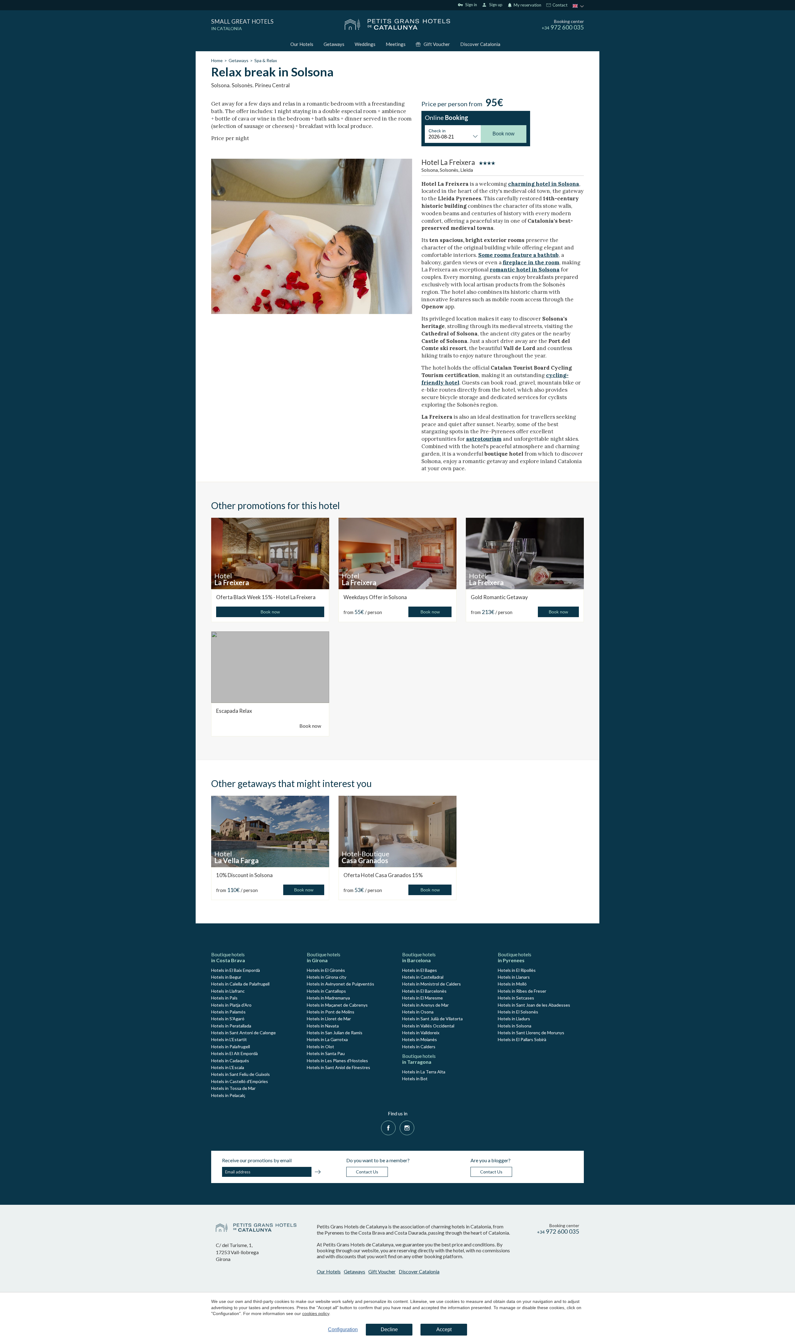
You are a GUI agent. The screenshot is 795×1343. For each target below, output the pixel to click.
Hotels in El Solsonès (518, 1011)
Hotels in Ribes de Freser (522, 991)
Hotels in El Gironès (326, 970)
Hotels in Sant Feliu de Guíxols (240, 1074)
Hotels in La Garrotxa (327, 1039)
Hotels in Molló (512, 983)
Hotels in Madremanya (328, 997)
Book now (310, 726)
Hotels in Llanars (514, 977)
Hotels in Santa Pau (326, 1053)
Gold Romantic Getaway (499, 597)
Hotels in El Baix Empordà (235, 970)
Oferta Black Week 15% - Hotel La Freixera (266, 597)
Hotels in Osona (418, 1011)
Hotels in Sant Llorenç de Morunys (531, 1032)
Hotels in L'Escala (227, 1067)
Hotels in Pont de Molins (330, 1011)
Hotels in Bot (415, 1078)
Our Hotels (301, 44)
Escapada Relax (234, 711)
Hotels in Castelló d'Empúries (239, 1081)
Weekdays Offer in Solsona (375, 597)
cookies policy (315, 1313)
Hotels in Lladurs (514, 1018)
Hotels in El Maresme (422, 997)
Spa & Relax (265, 60)
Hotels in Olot (320, 1046)
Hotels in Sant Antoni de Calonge (243, 1032)
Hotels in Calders (418, 1046)
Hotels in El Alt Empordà (234, 1053)
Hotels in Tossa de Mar (233, 1088)
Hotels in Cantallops (326, 991)
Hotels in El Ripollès (517, 970)
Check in (437, 130)
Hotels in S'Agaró (227, 1018)
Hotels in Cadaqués (230, 1060)
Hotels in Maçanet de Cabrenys (337, 1005)
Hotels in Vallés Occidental (428, 1025)
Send (318, 1173)
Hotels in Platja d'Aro (231, 1005)
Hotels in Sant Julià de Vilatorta (432, 1018)
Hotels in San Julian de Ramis (334, 1032)
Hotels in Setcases (516, 997)
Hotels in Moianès (419, 1039)
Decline (389, 1329)
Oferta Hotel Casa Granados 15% (383, 875)
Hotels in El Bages (419, 970)
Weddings (365, 44)
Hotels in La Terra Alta (423, 1071)
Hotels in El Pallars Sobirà (522, 1039)
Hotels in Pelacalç (228, 1095)
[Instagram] (407, 1127)
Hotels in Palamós (228, 1011)
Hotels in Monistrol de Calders (431, 983)
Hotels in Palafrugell (230, 1046)
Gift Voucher (437, 44)
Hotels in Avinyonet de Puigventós (340, 983)
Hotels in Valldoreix (420, 1032)
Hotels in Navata (323, 1025)
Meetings (396, 44)
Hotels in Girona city (326, 977)
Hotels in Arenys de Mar (425, 1005)
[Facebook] (388, 1127)
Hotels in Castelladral (422, 977)
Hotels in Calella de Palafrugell (240, 983)
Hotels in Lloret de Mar (329, 1018)
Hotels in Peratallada (231, 1025)
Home (217, 60)
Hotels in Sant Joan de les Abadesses (534, 1005)
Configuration (343, 1329)
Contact (559, 5)
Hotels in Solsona (514, 1025)
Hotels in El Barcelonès (424, 991)
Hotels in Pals (224, 997)
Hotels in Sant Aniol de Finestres (338, 1067)
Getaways (334, 44)
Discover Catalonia (480, 44)
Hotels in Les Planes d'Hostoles (337, 1060)
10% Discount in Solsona (244, 875)
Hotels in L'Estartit (229, 1039)
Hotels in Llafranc (228, 991)
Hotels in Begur (226, 977)
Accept (444, 1329)
